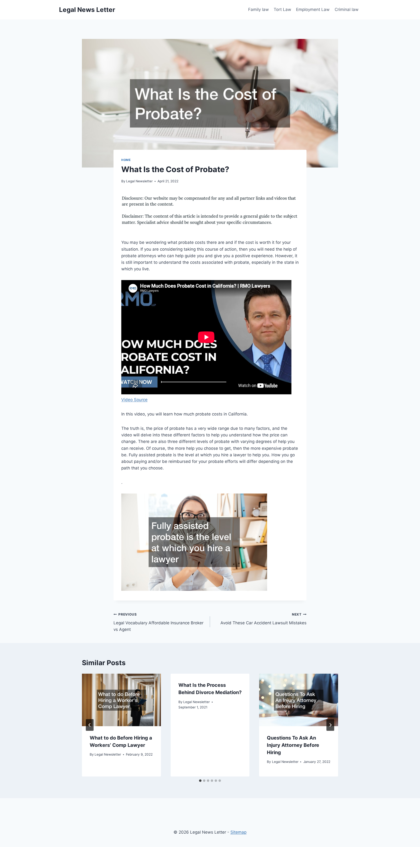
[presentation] (121, 700)
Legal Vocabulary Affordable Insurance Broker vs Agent (158, 622)
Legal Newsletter (139, 181)
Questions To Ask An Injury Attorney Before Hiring (293, 745)
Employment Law (313, 9)
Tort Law (282, 9)
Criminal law (347, 9)
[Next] (330, 725)
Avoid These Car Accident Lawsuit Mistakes (263, 618)
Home (126, 160)
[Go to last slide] (90, 725)
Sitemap (238, 832)
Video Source (134, 399)
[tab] (200, 780)
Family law (258, 9)
